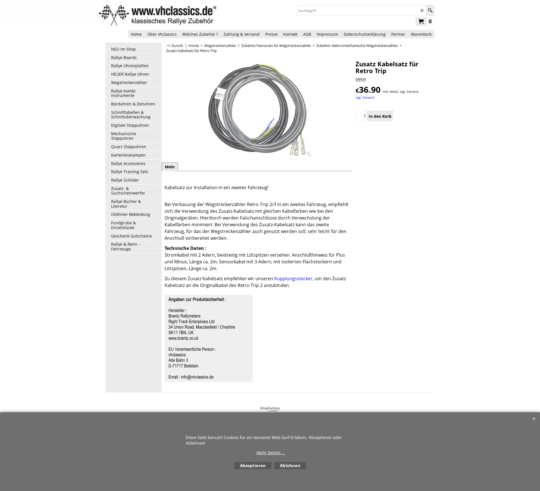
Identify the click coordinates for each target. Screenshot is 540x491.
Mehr (170, 166)
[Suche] (430, 10)
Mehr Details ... (270, 452)
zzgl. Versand (365, 97)
